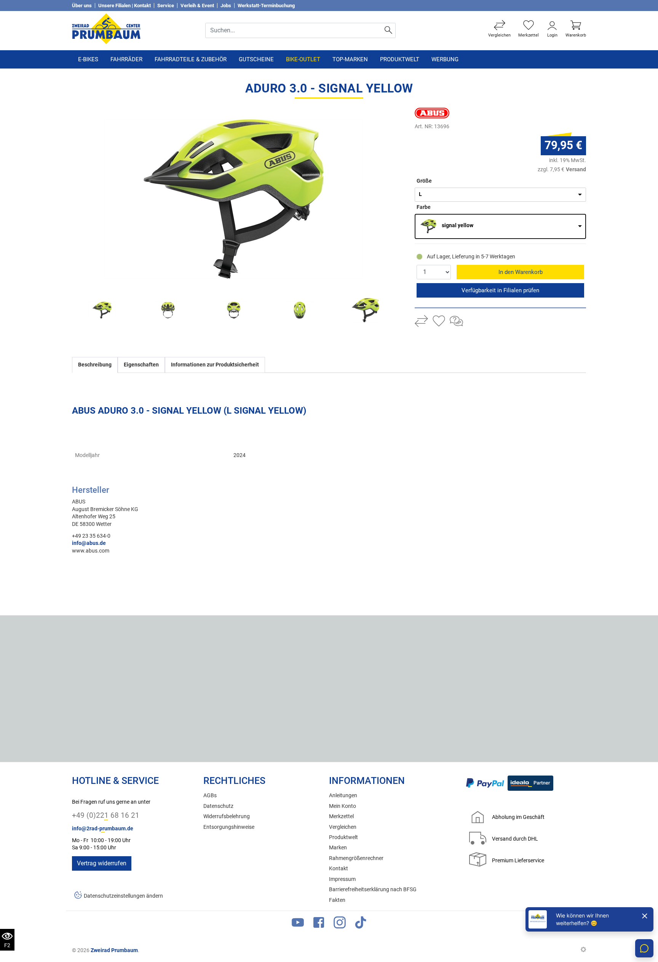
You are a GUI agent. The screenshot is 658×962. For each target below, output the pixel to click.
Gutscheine (256, 59)
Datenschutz (218, 806)
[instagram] (340, 924)
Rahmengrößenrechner (356, 858)
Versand (576, 169)
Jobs (225, 5)
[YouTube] (298, 924)
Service (165, 5)
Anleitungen (343, 795)
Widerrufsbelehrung (226, 816)
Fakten (337, 900)
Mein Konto (342, 806)
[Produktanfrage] (456, 322)
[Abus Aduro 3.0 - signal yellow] (233, 199)
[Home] (106, 28)
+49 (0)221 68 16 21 (105, 815)
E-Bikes (88, 59)
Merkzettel (341, 816)
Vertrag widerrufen (101, 863)
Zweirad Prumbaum (114, 950)
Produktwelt (399, 59)
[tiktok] (361, 924)
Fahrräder (126, 59)
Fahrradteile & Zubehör (191, 59)
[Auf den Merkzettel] (439, 322)
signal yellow (457, 225)
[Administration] (583, 950)
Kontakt (338, 868)
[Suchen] (388, 30)
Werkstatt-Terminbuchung (266, 5)
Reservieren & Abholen (500, 290)
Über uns (82, 5)
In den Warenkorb (520, 272)
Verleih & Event (197, 5)
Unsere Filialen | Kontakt (124, 5)
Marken (338, 847)
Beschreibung (95, 365)
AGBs (210, 795)
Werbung (444, 59)
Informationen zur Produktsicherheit (215, 365)
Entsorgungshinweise (228, 827)
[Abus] (439, 113)
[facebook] (319, 924)
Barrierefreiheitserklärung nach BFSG (373, 889)
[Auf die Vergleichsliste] (421, 322)
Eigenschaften (141, 365)
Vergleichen (342, 827)
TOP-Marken (350, 59)
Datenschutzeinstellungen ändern (123, 896)
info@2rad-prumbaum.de (102, 828)
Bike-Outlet (303, 59)
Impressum (342, 879)
